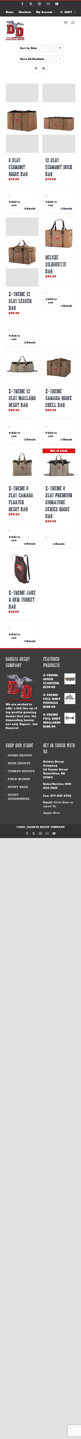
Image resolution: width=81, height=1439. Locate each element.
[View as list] (43, 68)
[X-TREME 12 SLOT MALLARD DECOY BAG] (22, 367)
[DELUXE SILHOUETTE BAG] (59, 234)
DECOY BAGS (18, 787)
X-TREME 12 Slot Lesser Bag (20, 301)
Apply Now (51, 813)
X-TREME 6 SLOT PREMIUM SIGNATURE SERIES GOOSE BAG (58, 502)
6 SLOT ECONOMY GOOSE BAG (18, 167)
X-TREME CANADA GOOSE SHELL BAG (58, 398)
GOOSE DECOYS (20, 755)
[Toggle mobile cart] (66, 23)
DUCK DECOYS (19, 763)
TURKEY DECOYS (21, 771)
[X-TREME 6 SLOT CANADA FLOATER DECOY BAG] (22, 465)
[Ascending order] (60, 48)
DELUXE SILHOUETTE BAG (55, 264)
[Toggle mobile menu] (73, 23)
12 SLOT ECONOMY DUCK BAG (58, 167)
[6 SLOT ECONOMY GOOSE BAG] (22, 118)
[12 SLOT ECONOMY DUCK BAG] (59, 118)
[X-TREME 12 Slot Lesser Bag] (22, 252)
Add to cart (15, 204)
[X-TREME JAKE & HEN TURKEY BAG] (22, 569)
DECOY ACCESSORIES (18, 797)
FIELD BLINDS (19, 779)
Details (31, 208)
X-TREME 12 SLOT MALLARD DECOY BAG (22, 398)
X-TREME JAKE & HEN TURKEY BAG (22, 599)
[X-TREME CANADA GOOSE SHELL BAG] (59, 367)
